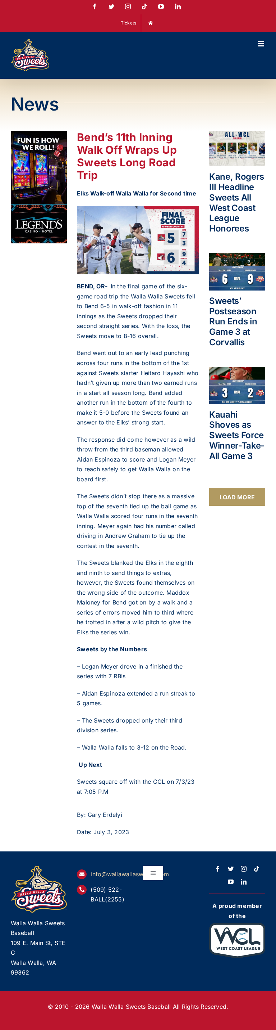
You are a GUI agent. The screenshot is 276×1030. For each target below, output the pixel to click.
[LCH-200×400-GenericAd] (39, 135)
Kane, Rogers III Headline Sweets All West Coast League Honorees (236, 202)
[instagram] (244, 869)
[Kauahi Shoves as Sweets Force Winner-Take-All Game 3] (237, 385)
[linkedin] (244, 882)
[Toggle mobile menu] (261, 44)
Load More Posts (237, 500)
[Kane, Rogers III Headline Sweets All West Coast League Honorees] (237, 148)
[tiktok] (256, 869)
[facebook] (218, 869)
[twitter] (231, 869)
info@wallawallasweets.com (130, 874)
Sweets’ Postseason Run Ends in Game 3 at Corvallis (233, 321)
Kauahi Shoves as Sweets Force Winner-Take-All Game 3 (236, 435)
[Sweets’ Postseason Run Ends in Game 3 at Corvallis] (237, 272)
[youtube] (231, 882)
